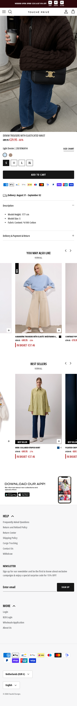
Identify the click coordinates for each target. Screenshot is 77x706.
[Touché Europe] (38, 11)
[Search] (12, 12)
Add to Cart (38, 174)
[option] (38, 74)
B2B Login (7, 617)
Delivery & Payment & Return (16, 235)
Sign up (65, 587)
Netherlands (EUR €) (15, 674)
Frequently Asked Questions (16, 522)
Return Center (9, 532)
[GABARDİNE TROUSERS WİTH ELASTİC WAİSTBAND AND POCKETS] (38, 298)
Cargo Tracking (10, 543)
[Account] (65, 12)
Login (5, 612)
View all (38, 257)
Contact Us (8, 548)
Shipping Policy (10, 538)
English (9, 685)
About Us (7, 627)
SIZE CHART (68, 148)
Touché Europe (14, 694)
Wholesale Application (13, 622)
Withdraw (8, 553)
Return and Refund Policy (15, 527)
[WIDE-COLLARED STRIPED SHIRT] (38, 409)
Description (8, 205)
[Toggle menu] (4, 12)
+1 (61, 447)
